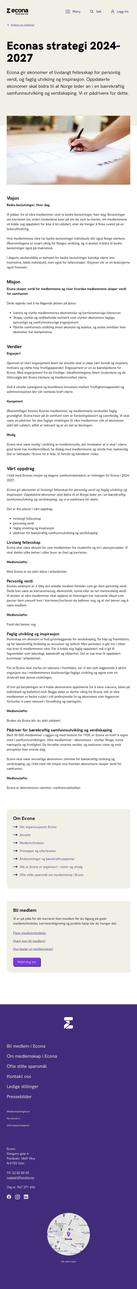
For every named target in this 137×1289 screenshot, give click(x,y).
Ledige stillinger (23, 1086)
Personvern (13, 1118)
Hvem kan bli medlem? (29, 941)
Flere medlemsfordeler (29, 933)
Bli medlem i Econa (26, 1046)
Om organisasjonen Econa (38, 827)
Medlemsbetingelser (18, 1111)
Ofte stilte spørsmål (27, 1066)
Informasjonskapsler (18, 1125)
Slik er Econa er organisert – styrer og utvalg (51, 867)
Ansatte (25, 835)
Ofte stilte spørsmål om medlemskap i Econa (51, 875)
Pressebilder (19, 1097)
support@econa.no (20, 1177)
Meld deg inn (26, 962)
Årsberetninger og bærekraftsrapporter (47, 859)
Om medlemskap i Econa (32, 1056)
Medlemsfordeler (32, 843)
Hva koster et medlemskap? (33, 949)
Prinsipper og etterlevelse (38, 851)
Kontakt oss (19, 1076)
